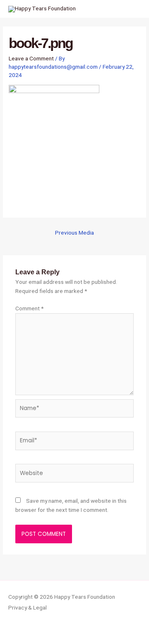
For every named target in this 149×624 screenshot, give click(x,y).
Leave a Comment (31, 58)
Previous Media (74, 232)
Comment (29, 308)
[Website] (74, 474)
